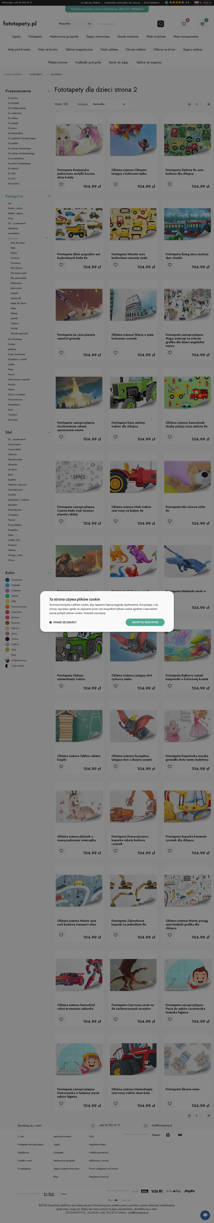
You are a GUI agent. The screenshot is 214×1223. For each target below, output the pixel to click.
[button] (62, 622)
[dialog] (107, 611)
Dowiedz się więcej (94, 613)
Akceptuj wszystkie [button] (145, 622)
